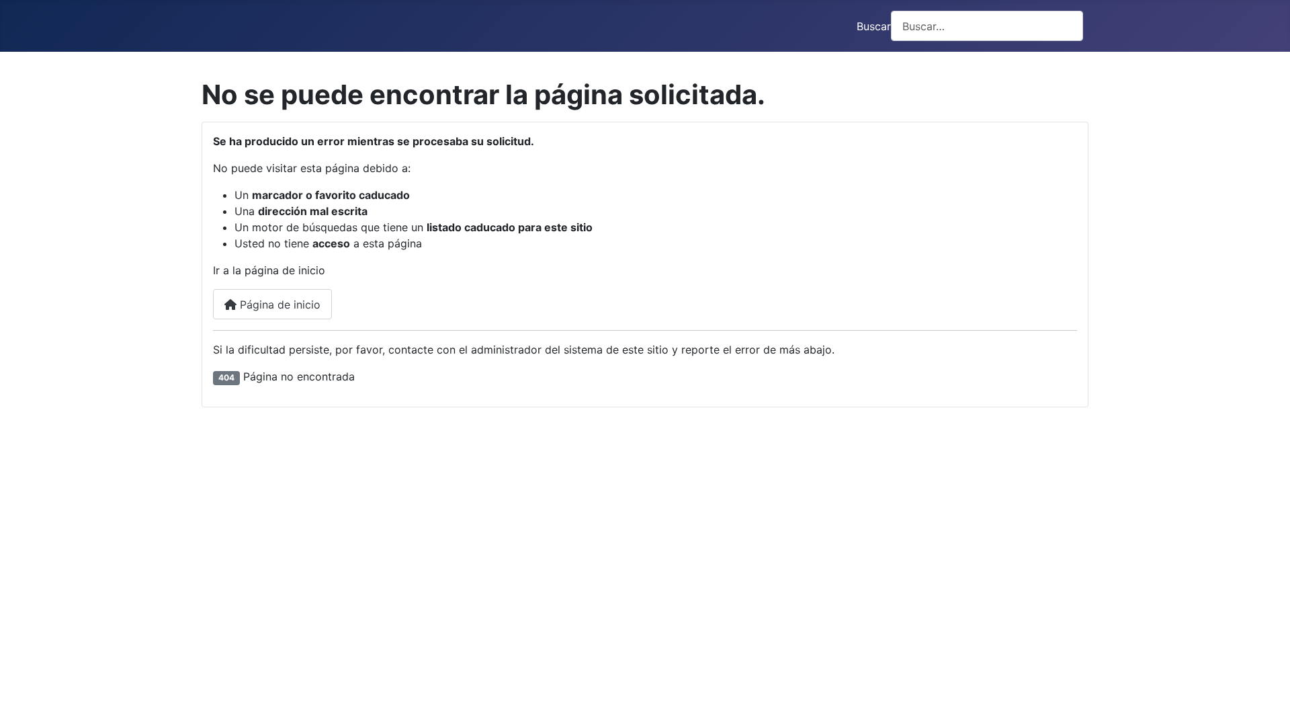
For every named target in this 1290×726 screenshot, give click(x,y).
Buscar (874, 26)
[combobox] (987, 26)
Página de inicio (278, 304)
